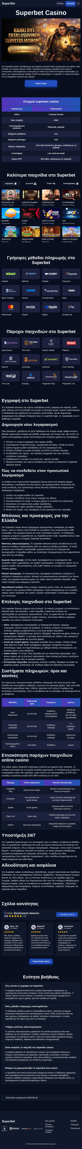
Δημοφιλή (9, 183)
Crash (49, 183)
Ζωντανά (29, 183)
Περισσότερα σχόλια (41, 961)
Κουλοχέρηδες (69, 183)
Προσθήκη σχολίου (67, 914)
